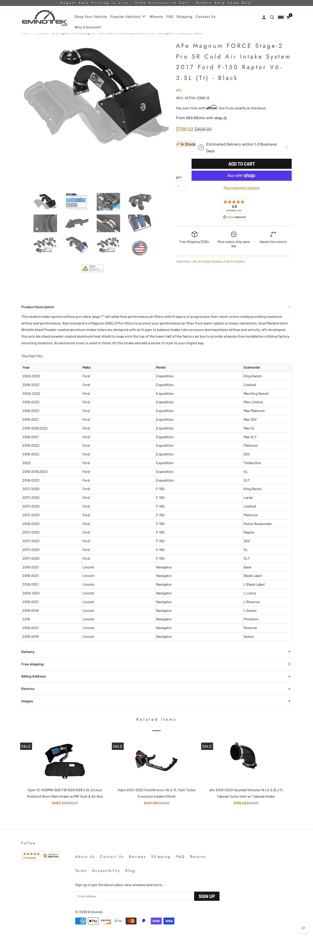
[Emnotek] (44, 18)
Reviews (137, 856)
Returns (198, 856)
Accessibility (106, 870)
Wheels (156, 16)
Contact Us (206, 16)
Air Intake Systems (210, 261)
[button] (281, 17)
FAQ (169, 16)
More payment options (242, 187)
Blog (130, 870)
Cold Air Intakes (234, 261)
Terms (81, 870)
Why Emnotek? (88, 27)
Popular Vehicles (126, 16)
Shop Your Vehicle (90, 16)
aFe (179, 90)
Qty (178, 177)
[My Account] (264, 17)
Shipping (184, 16)
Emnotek (95, 912)
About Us (85, 856)
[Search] (272, 17)
